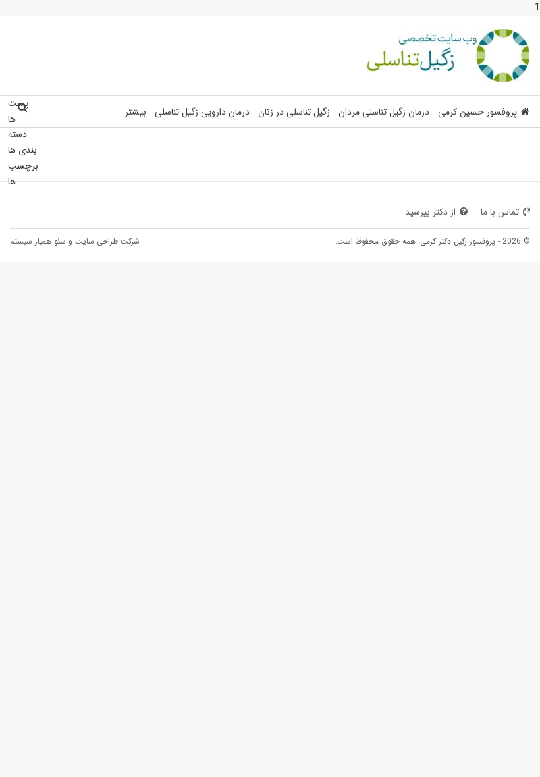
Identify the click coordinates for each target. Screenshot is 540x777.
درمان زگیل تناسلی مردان (383, 112)
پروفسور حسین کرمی (477, 112)
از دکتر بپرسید (430, 212)
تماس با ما (500, 212)
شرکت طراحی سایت (107, 241)
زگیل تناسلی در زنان (294, 112)
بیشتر (135, 112)
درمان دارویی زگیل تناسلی (202, 112)
